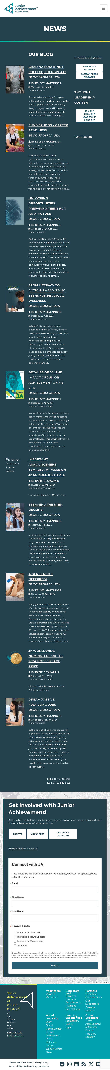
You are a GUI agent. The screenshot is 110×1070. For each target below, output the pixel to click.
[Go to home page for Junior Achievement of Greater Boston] (21, 8)
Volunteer (37, 834)
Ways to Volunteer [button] (52, 996)
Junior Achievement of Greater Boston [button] (93, 1025)
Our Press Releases (89, 68)
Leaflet (78, 983)
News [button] (49, 1052)
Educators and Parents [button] (72, 993)
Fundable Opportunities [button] (93, 996)
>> (68, 782)
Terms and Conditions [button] (20, 1062)
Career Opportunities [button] (54, 1047)
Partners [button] (91, 991)
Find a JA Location (90, 1035)
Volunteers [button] (53, 991)
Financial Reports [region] (90, 1009)
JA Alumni (22, 945)
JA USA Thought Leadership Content (89, 115)
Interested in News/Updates (31, 936)
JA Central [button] (44, 1066)
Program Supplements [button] (73, 1001)
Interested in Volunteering (30, 941)
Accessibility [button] (15, 1066)
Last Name (17, 911)
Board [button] (49, 1025)
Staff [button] (48, 1022)
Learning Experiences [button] (74, 1016)
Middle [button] (69, 1024)
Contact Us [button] (14, 1032)
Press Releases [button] (51, 1041)
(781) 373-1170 (15, 1035)
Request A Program (63, 834)
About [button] (50, 1015)
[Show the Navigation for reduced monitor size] (104, 8)
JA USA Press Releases (89, 75)
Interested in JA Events (28, 932)
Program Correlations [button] (72, 1007)
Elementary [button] (72, 1021)
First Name (18, 897)
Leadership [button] (52, 1018)
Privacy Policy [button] (41, 1062)
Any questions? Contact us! (23, 848)
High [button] (68, 1028)
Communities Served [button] (53, 1030)
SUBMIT (55, 965)
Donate (17, 834)
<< (48, 782)
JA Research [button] (53, 1035)
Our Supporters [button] (92, 1002)
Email (15, 883)
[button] (62, 1064)
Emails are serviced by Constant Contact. (74, 957)
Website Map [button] (30, 1066)
